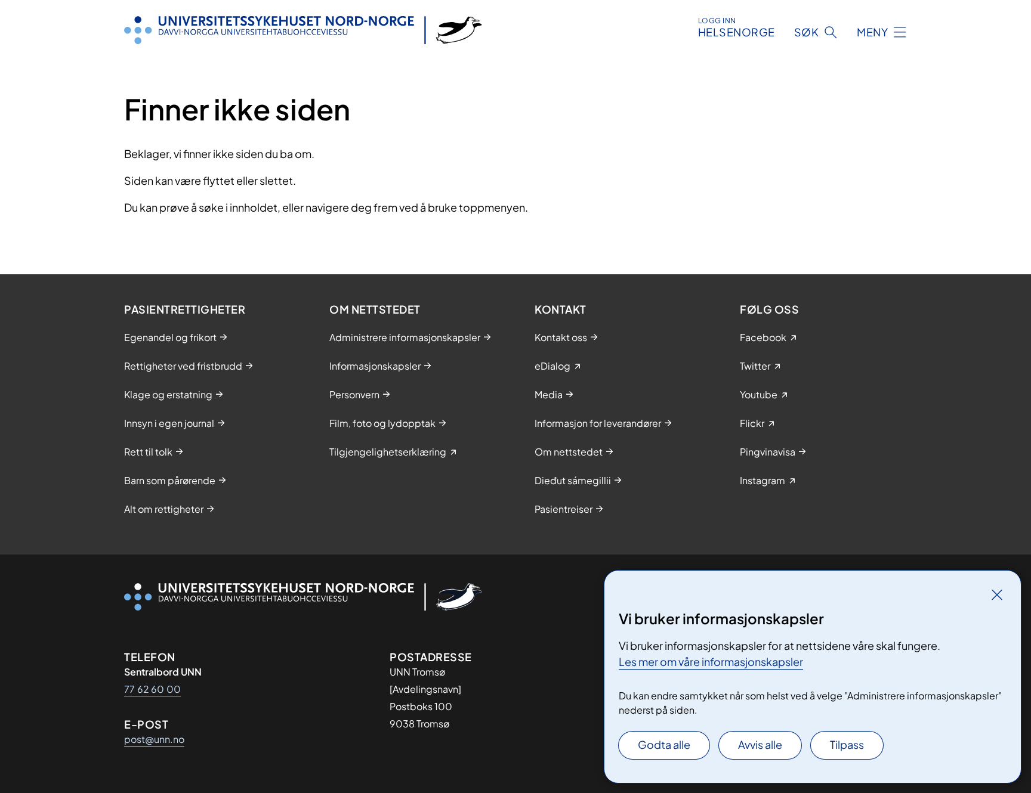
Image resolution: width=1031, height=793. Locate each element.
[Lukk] (997, 594)
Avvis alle (760, 744)
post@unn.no (154, 739)
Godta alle (664, 744)
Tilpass (847, 744)
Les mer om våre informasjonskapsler (711, 661)
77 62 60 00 (152, 689)
